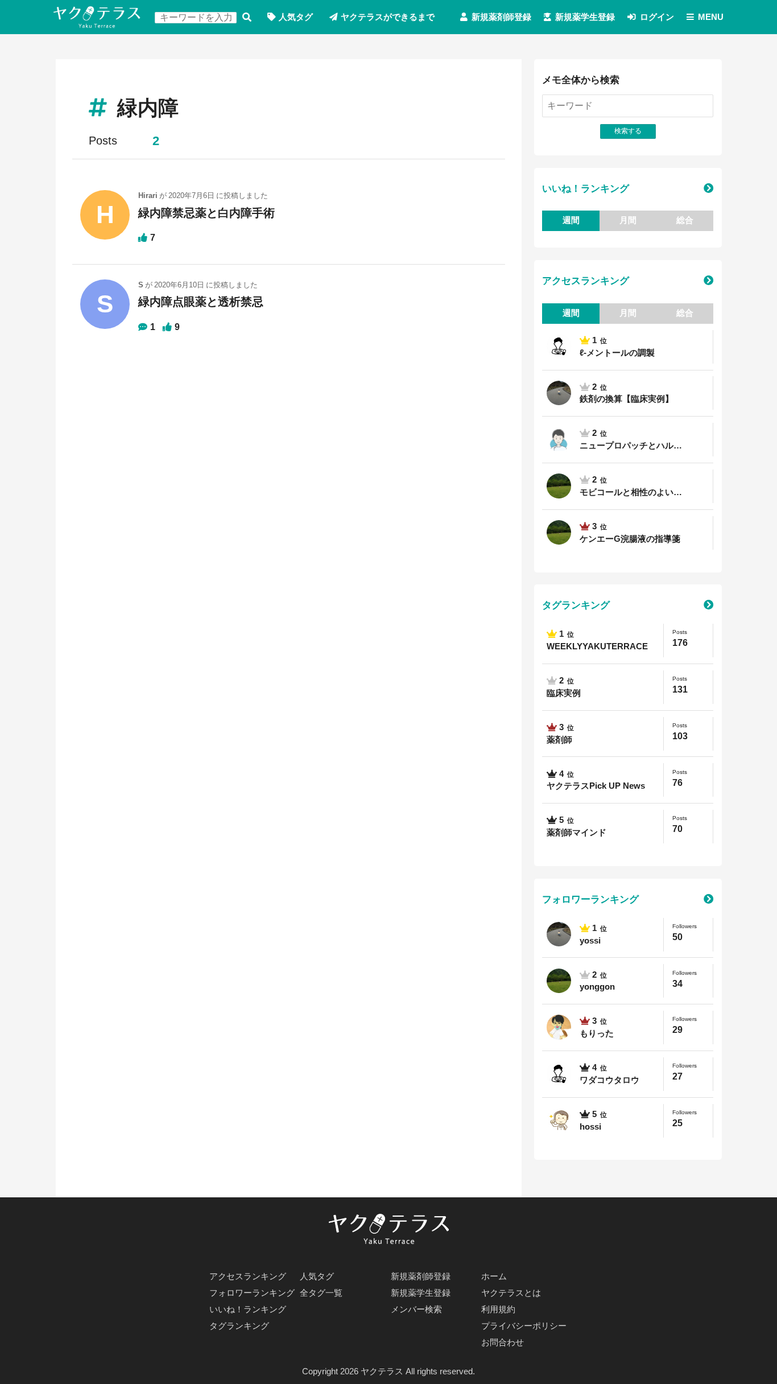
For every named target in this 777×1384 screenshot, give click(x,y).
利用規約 (498, 1309)
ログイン (657, 17)
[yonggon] (558, 486)
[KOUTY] (558, 439)
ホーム (494, 1276)
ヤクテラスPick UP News (596, 785)
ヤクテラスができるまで (388, 17)
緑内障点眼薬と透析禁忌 (200, 301)
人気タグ (296, 17)
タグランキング (576, 605)
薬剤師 (559, 739)
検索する (247, 17)
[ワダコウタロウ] (558, 347)
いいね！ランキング (585, 188)
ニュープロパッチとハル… (631, 445)
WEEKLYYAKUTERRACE (597, 646)
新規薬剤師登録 (501, 17)
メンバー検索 (416, 1309)
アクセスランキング (585, 280)
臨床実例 (564, 693)
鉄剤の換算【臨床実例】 (626, 398)
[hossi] (558, 1121)
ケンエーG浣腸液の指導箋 (630, 538)
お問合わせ (502, 1342)
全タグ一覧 (321, 1293)
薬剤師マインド (576, 832)
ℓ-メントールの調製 (617, 352)
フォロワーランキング (590, 899)
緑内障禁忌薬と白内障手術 (206, 213)
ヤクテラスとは (511, 1293)
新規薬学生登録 (585, 17)
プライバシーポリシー (524, 1326)
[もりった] (558, 1027)
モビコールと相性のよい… (631, 492)
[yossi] (558, 393)
